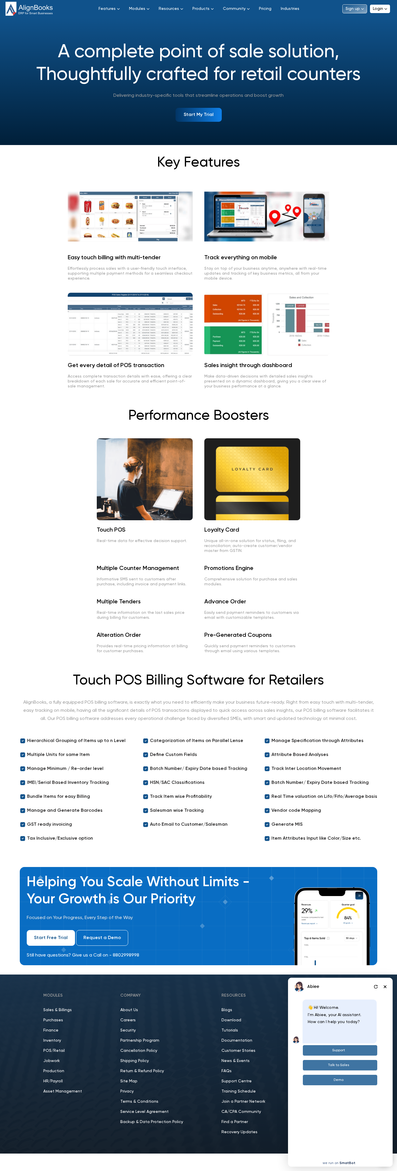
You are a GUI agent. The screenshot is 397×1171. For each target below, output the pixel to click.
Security (128, 1030)
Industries (290, 9)
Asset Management (62, 1091)
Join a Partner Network (243, 1102)
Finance (50, 1030)
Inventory (52, 1040)
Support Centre (236, 1081)
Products (201, 9)
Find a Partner (234, 1122)
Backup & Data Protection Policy (151, 1122)
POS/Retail (54, 1051)
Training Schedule (238, 1091)
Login (378, 9)
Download (231, 1020)
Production (53, 1071)
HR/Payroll (53, 1081)
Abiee (313, 986)
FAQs (226, 1071)
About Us (129, 1010)
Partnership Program (139, 1040)
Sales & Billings (57, 1010)
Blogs (226, 1010)
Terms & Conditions (139, 1102)
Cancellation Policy (138, 1051)
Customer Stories (238, 1051)
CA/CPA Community (241, 1112)
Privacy (127, 1091)
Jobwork (51, 1061)
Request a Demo (102, 938)
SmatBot (347, 1163)
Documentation (236, 1040)
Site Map (128, 1081)
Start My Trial (199, 114)
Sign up (353, 9)
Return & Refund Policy (142, 1071)
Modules (137, 9)
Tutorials (229, 1030)
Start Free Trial (51, 938)
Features (107, 9)
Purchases (53, 1020)
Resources (169, 9)
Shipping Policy (134, 1061)
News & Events (235, 1061)
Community (234, 9)
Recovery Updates (239, 1132)
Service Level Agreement (144, 1112)
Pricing (265, 9)
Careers (128, 1020)
